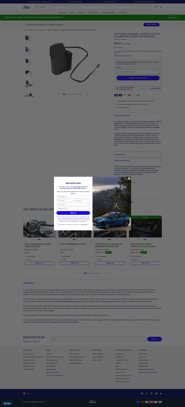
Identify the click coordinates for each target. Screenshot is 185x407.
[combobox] (72, 204)
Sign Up (73, 213)
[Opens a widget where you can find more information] (7, 403)
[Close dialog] (129, 178)
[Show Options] (88, 204)
